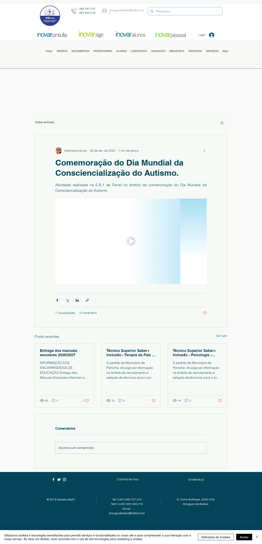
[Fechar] (257, 537)
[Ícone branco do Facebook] (53, 479)
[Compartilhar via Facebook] (57, 300)
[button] (62, 51)
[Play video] (131, 241)
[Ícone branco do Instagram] (64, 479)
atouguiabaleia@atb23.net (127, 513)
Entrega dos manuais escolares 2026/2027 (58, 352)
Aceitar (244, 537)
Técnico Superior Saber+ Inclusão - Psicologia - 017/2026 (194, 352)
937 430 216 (87, 12)
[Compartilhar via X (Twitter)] (67, 300)
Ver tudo (221, 336)
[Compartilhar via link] (87, 300)
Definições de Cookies (215, 537)
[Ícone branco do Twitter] (59, 479)
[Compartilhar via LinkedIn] (77, 300)
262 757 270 (87, 8)
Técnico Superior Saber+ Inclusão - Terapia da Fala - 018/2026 (129, 352)
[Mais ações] (204, 150)
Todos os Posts (44, 122)
